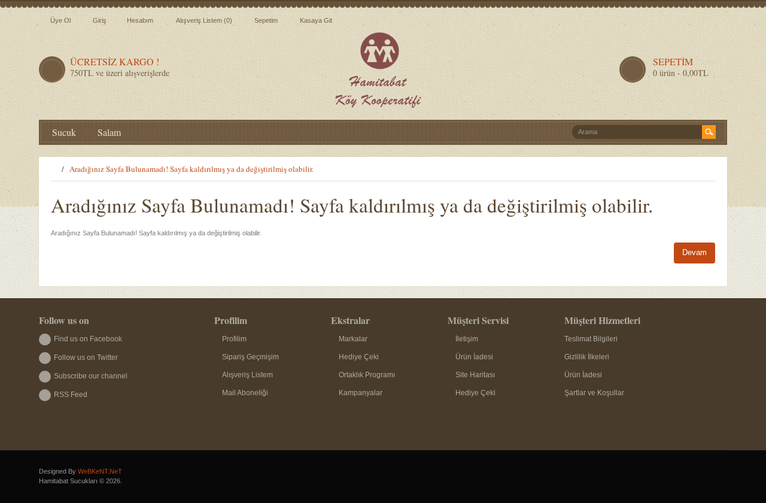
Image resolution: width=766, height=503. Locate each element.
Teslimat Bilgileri (591, 339)
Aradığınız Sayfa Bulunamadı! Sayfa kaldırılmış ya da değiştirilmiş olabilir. (191, 168)
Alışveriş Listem (247, 375)
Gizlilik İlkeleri (586, 357)
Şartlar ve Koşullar (594, 393)
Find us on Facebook (88, 339)
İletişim (466, 339)
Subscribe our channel (90, 376)
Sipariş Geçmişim (250, 357)
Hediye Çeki (359, 357)
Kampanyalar (360, 393)
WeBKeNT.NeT (100, 471)
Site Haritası (475, 375)
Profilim (234, 339)
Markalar (353, 339)
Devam (694, 252)
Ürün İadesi (474, 357)
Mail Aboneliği (245, 393)
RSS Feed (70, 394)
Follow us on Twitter (86, 357)
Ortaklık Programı (367, 375)
